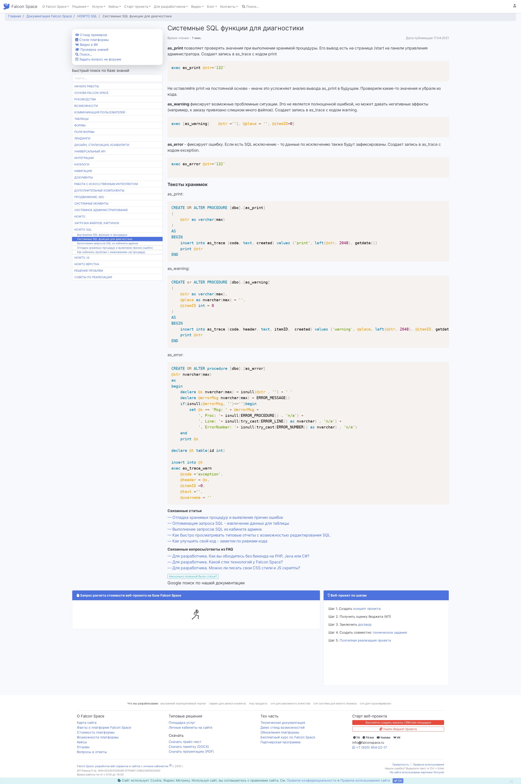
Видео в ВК (88, 45)
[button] (515, 6)
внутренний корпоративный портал (183, 703)
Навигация (83, 171)
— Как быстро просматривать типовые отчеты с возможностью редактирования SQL (248, 535)
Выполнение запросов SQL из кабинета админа (107, 243)
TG (358, 737)
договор (365, 624)
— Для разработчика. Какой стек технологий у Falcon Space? (225, 562)
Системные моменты (91, 203)
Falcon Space (24, 6)
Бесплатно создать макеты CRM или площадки (398, 722)
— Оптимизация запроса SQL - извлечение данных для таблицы (228, 523)
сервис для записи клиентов (227, 703)
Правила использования (428, 764)
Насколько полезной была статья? (193, 576)
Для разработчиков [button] (169, 6)
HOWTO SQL (83, 229)
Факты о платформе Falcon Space (104, 727)
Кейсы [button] (113, 6)
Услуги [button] (97, 6)
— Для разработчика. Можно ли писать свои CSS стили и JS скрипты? (233, 567)
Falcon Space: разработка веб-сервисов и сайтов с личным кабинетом (122, 766)
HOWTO (79, 216)
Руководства (85, 99)
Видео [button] (196, 6)
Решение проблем (88, 270)
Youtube (385, 737)
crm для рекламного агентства (290, 703)
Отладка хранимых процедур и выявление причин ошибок (115, 247)
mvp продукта (258, 703)
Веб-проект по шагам (348, 595)
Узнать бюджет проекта (399, 729)
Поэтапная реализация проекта (365, 640)
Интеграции (84, 158)
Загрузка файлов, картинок (96, 223)
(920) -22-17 (371, 747)
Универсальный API (89, 151)
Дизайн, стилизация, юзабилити (101, 145)
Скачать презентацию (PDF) (191, 751)
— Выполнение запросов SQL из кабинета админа (214, 529)
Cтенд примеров (93, 35)
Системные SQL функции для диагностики (104, 239)
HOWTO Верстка (86, 264)
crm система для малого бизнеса (335, 703)
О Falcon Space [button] (54, 6)
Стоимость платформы (96, 732)
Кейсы (82, 742)
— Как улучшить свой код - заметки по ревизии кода (217, 541)
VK (398, 737)
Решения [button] (79, 6)
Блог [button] (211, 6)
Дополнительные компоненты (99, 190)
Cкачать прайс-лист (185, 742)
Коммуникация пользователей (99, 112)
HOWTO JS (82, 257)
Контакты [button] (227, 6)
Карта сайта (86, 722)
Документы (83, 177)
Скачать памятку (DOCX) (189, 747)
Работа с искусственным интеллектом (106, 184)
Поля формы (84, 132)
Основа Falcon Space (91, 92)
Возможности (86, 105)
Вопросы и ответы (92, 752)
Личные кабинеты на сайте (190, 727)
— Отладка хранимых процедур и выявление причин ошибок (225, 517)
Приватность (400, 764)
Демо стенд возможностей (282, 727)
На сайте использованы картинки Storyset (417, 772)
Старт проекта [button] (136, 6)
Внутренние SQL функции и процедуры (102, 234)
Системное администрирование (101, 210)
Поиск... (252, 6)
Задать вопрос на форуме (99, 59)
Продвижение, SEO (89, 197)
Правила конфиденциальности (311, 780)
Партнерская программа (280, 742)
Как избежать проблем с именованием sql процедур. (111, 252)
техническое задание (389, 632)
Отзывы (83, 747)
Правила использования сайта (365, 780)
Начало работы (86, 86)
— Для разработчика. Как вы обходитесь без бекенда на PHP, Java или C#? (238, 556)
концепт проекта (367, 609)
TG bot (369, 737)
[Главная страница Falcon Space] (6, 6)
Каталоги (81, 164)
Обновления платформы (279, 732)
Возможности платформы (98, 737)
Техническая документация (282, 722)
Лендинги (82, 138)
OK (399, 780)
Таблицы (81, 118)
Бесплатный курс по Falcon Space (287, 737)
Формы (79, 125)
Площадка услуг (182, 722)
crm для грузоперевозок (375, 703)
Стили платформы (93, 40)
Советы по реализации (93, 277)
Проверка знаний (93, 49)
